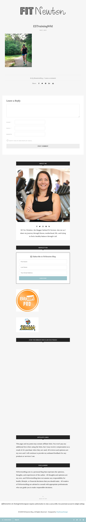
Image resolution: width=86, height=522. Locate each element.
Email (8, 128)
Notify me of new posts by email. (20, 140)
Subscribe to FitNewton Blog (44, 256)
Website (9, 134)
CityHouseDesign (62, 512)
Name (8, 122)
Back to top (43, 498)
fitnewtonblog (38, 78)
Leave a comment (50, 78)
